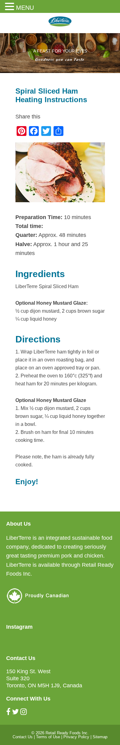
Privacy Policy (76, 737)
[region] (60, 53)
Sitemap (100, 737)
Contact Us (23, 737)
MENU (25, 7)
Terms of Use (48, 737)
